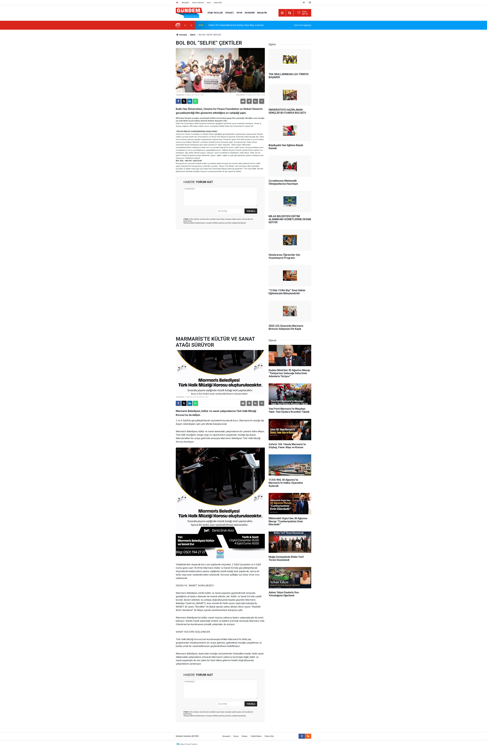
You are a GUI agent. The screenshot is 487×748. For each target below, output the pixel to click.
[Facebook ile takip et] (302, 736)
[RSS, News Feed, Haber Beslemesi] (308, 736)
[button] (249, 101)
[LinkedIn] (189, 101)
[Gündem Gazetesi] (189, 12)
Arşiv (209, 3)
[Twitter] (184, 101)
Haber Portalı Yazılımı (188, 744)
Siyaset (229, 12)
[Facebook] (178, 101)
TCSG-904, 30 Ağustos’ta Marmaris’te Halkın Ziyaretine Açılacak (236, 25)
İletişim (245, 736)
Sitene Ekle (218, 3)
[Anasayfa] (177, 3)
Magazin (262, 12)
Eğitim (193, 35)
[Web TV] (303, 2)
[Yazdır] (243, 101)
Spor (239, 12)
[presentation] (185, 25)
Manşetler (185, 3)
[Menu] (282, 13)
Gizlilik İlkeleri (256, 736)
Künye (236, 736)
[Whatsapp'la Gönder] (195, 101)
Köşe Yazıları (215, 12)
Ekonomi (250, 12)
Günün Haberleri (198, 3)
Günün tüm (302, 25)
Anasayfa (183, 35)
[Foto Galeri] (309, 2)
